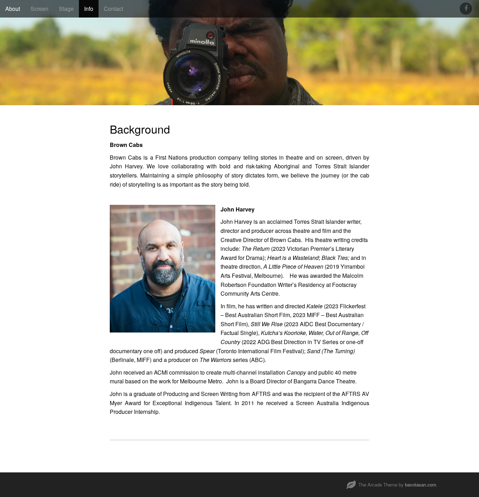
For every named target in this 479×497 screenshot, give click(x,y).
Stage (66, 9)
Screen (39, 9)
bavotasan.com (420, 484)
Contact (113, 9)
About (12, 9)
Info (88, 9)
